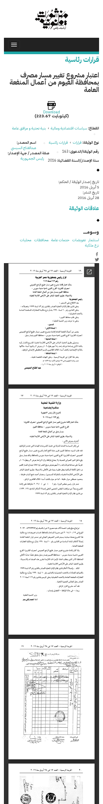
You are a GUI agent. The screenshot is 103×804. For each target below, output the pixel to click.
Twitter (97, 260)
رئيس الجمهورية (32, 158)
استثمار (93, 240)
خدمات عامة (60, 240)
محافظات (41, 240)
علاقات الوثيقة (84, 208)
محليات (25, 240)
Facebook (97, 254)
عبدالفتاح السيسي (23, 148)
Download (51, 112)
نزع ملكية (92, 245)
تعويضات (79, 240)
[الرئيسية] (51, 19)
